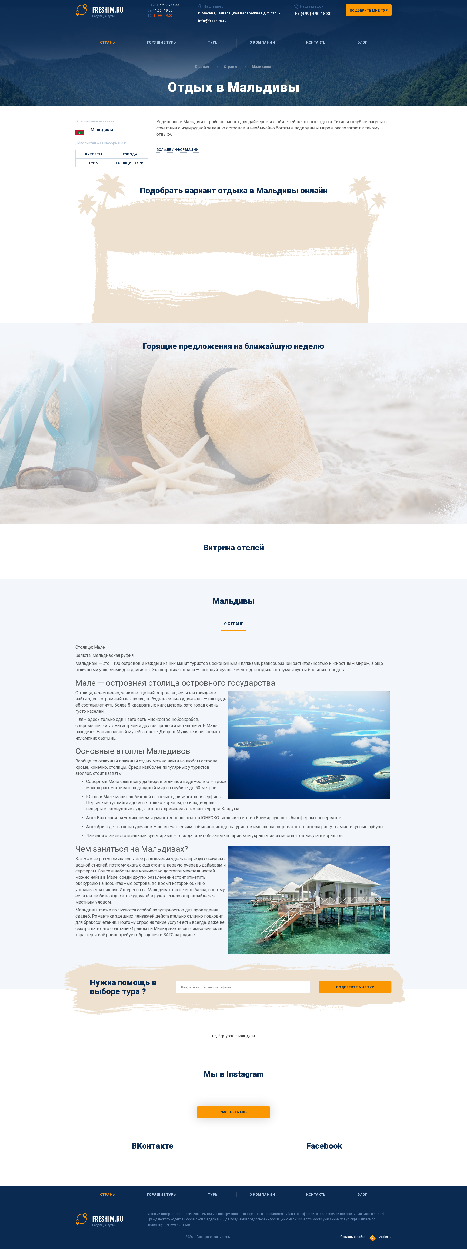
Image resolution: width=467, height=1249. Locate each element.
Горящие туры (162, 42)
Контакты (316, 42)
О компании (262, 42)
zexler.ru (385, 1237)
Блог (362, 42)
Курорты (93, 154)
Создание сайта (352, 1237)
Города (130, 154)
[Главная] (99, 10)
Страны (108, 42)
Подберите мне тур (369, 10)
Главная (202, 67)
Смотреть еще (233, 1112)
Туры (213, 42)
